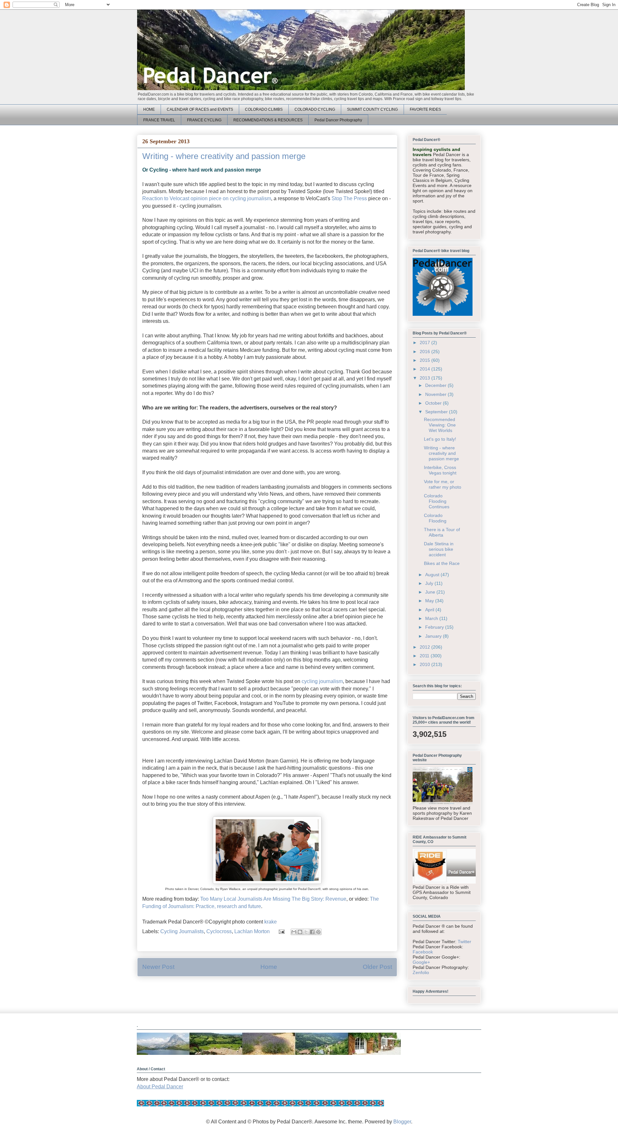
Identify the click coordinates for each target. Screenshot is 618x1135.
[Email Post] (281, 931)
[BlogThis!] (300, 932)
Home (268, 966)
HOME (149, 109)
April (430, 609)
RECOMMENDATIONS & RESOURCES (268, 120)
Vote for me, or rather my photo (442, 484)
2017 (425, 342)
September (437, 411)
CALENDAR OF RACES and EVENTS (200, 109)
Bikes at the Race (442, 563)
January (434, 636)
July (430, 583)
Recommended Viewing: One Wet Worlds (440, 425)
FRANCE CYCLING (204, 120)
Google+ (421, 962)
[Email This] (294, 932)
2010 (425, 664)
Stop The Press (349, 198)
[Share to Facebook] (312, 932)
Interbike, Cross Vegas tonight (440, 470)
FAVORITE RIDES (425, 109)
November (436, 394)
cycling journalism (322, 681)
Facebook (423, 951)
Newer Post (158, 966)
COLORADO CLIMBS (264, 109)
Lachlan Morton (252, 931)
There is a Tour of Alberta (442, 532)
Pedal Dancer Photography (338, 120)
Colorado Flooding (435, 518)
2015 (425, 360)
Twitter (464, 941)
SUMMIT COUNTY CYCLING (372, 109)
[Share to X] (306, 932)
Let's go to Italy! (440, 439)
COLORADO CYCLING (315, 109)
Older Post (377, 966)
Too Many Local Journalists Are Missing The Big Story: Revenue (273, 899)
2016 (425, 351)
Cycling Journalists (182, 931)
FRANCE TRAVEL (159, 120)
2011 (425, 655)
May (430, 600)
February (435, 627)
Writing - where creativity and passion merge (441, 453)
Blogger (402, 1121)
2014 (425, 368)
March (432, 618)
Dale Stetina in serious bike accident (439, 549)
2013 (425, 377)
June (430, 592)
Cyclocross (219, 931)
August (433, 574)
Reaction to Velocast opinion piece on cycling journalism (206, 198)
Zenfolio (421, 972)
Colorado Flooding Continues (436, 501)
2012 (425, 647)
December (436, 385)
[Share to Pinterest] (318, 932)
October (434, 403)
